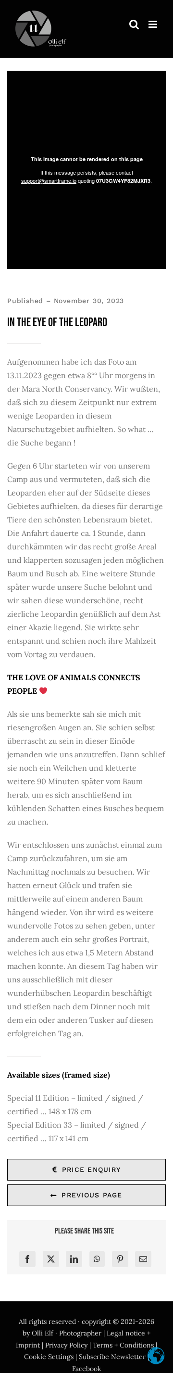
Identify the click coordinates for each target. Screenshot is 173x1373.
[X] (51, 1259)
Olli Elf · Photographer (66, 1333)
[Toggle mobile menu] (153, 24)
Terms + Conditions (123, 1345)
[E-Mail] (143, 1259)
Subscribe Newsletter (112, 1356)
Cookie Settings (49, 1356)
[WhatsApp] (97, 1259)
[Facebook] (27, 1259)
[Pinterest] (120, 1259)
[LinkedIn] (74, 1259)
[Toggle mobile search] (134, 24)
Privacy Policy (66, 1345)
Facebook (86, 1368)
